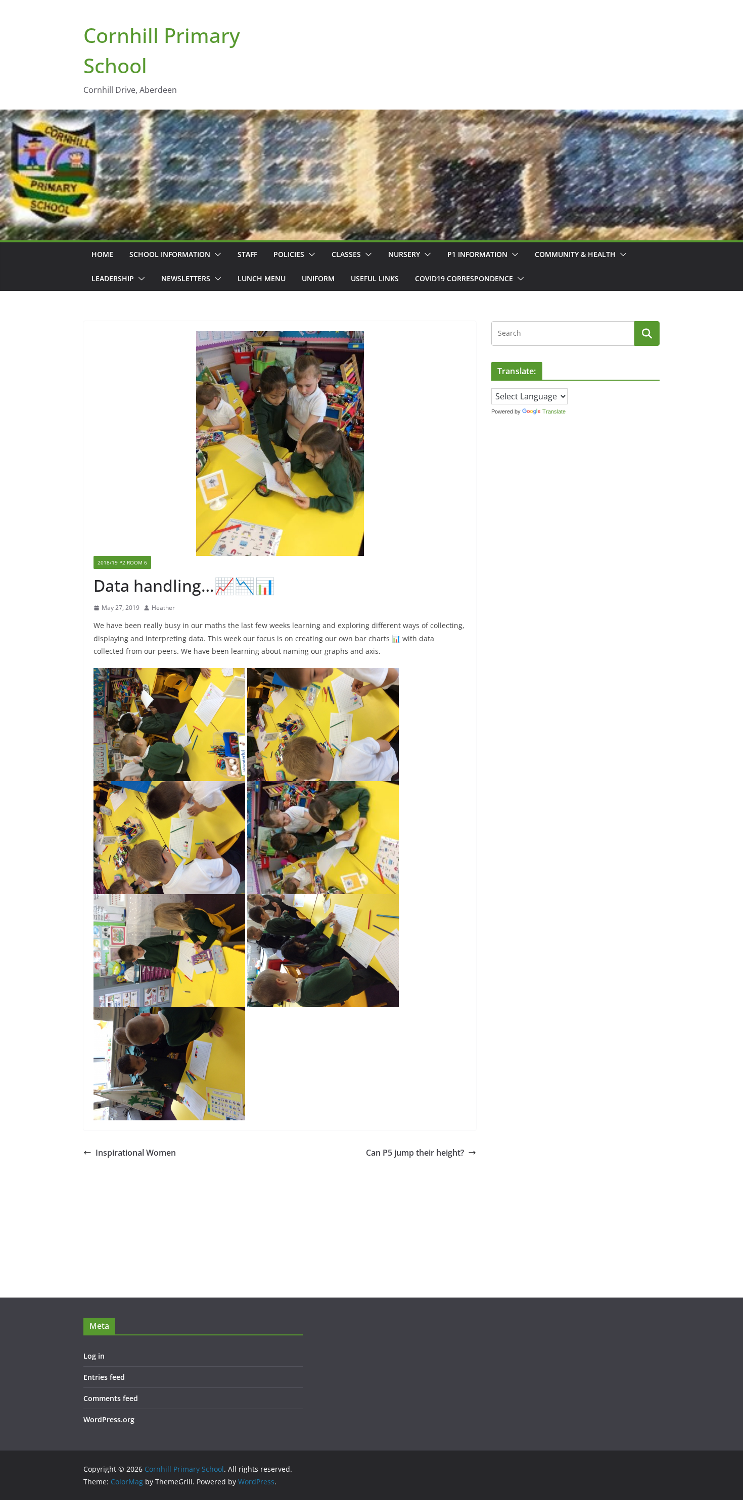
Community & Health (575, 254)
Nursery (404, 254)
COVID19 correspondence (464, 278)
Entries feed (104, 1377)
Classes (346, 254)
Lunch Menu (262, 278)
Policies (288, 254)
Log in (94, 1356)
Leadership (112, 278)
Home (102, 254)
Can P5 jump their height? (415, 1152)
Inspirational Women (136, 1152)
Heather (163, 607)
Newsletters (185, 278)
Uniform (318, 278)
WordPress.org (108, 1419)
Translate (554, 411)
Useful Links (375, 278)
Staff (247, 254)
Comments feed (110, 1398)
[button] (215, 254)
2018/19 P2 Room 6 (122, 562)
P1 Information (477, 254)
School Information (169, 254)
